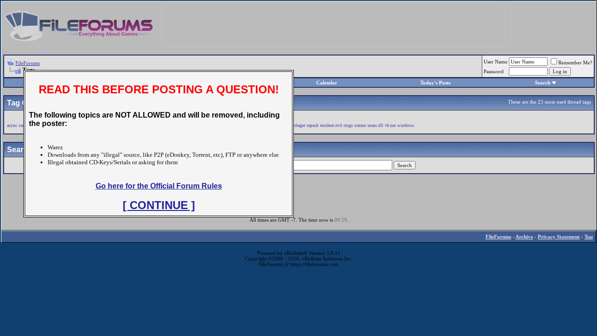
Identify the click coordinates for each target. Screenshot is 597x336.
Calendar (326, 82)
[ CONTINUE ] (159, 205)
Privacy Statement (559, 236)
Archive (524, 236)
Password (494, 71)
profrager (297, 125)
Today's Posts (435, 82)
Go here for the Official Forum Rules (159, 186)
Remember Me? (575, 62)
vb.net (390, 125)
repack (313, 125)
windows (405, 125)
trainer (360, 125)
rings (348, 125)
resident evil (331, 125)
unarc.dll (375, 125)
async (12, 125)
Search (542, 82)
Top (588, 236)
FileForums (27, 63)
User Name (495, 61)
